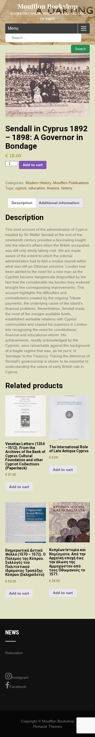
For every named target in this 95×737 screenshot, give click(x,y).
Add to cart (33, 165)
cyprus (20, 188)
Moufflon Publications (71, 183)
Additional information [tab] (59, 203)
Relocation (14, 653)
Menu (13, 28)
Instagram (20, 677)
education (36, 188)
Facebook (18, 687)
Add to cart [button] (19, 487)
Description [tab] (22, 203)
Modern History (38, 183)
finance (53, 188)
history (66, 188)
